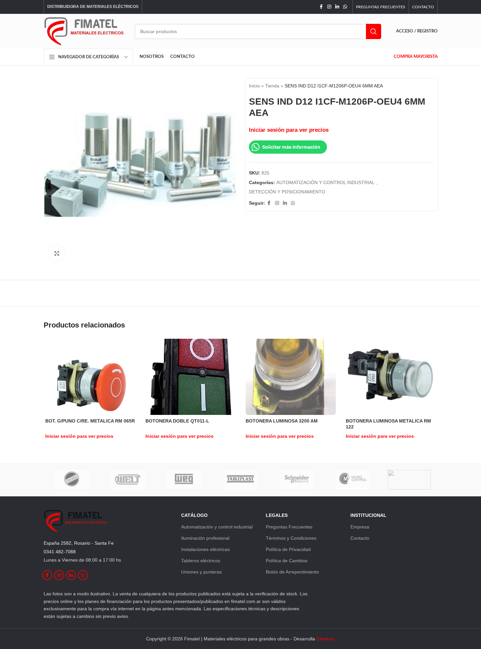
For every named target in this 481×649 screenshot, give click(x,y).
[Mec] (409, 479)
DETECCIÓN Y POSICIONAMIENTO (287, 191)
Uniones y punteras (201, 571)
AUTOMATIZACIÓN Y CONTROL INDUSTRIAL (325, 182)
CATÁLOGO (194, 515)
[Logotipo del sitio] (84, 30)
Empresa (359, 526)
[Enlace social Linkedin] (337, 6)
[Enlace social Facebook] (321, 6)
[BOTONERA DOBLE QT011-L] (190, 377)
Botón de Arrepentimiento (292, 571)
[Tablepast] (240, 479)
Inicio (254, 85)
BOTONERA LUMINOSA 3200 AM (282, 421)
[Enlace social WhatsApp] (345, 6)
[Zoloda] (72, 479)
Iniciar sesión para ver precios (289, 129)
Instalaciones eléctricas (205, 549)
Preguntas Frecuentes (289, 526)
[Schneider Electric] (297, 479)
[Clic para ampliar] (57, 253)
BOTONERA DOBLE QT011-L (177, 421)
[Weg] (184, 479)
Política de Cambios (286, 560)
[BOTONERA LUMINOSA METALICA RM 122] (391, 376)
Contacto (359, 538)
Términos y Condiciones (291, 538)
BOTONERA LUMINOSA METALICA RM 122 (388, 423)
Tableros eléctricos (200, 560)
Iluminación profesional (205, 538)
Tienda (272, 85)
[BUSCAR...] (373, 31)
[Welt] (128, 479)
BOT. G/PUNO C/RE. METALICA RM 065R (90, 421)
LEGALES (277, 515)
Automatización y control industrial (217, 526)
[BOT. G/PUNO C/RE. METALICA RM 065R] (90, 376)
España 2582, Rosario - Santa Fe (79, 543)
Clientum (325, 638)
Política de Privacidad (288, 549)
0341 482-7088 (60, 551)
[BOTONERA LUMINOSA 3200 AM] (291, 376)
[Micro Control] (353, 479)
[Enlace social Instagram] (329, 6)
